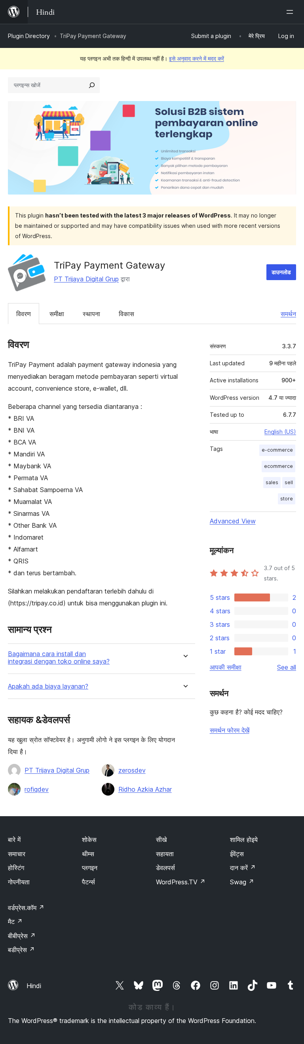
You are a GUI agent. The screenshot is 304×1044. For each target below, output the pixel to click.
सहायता (165, 854)
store (286, 499)
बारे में (14, 840)
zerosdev (132, 770)
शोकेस (89, 840)
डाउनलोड (281, 272)
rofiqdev (37, 789)
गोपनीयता (19, 882)
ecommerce (278, 466)
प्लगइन (89, 868)
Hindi (34, 986)
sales (272, 482)
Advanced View (233, 521)
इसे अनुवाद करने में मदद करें (196, 58)
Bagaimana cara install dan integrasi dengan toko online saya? (59, 657)
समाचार (16, 854)
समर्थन (288, 314)
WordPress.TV (180, 882)
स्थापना (91, 314)
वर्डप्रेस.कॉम (26, 908)
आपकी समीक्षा (225, 667)
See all (286, 667)
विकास (126, 314)
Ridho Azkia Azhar (145, 789)
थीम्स (88, 854)
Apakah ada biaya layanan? (48, 686)
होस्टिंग (16, 868)
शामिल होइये (244, 840)
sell (289, 482)
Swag (242, 882)
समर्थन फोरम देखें (229, 730)
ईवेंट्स (237, 854)
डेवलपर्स (165, 868)
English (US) (280, 431)
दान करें (243, 868)
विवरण (23, 314)
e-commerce (277, 450)
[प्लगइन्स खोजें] (92, 85)
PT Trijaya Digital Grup (86, 279)
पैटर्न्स (88, 882)
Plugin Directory (29, 35)
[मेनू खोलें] (291, 12)
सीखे (161, 840)
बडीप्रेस (21, 950)
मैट (15, 922)
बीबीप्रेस (22, 936)
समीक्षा (56, 314)
